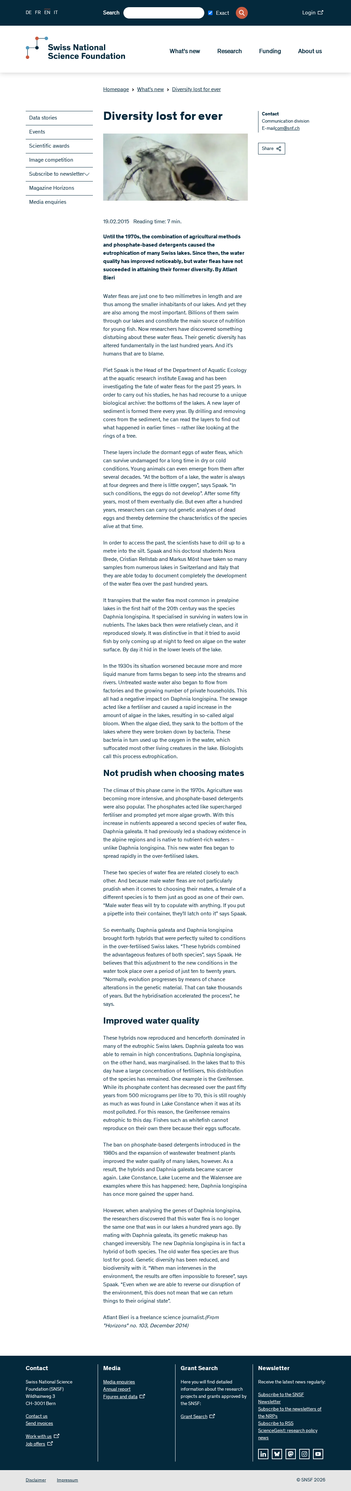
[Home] (75, 57)
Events (37, 132)
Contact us (37, 1416)
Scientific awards (49, 146)
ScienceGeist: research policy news (287, 1435)
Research (229, 52)
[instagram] (304, 1454)
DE (29, 13)
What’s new (185, 52)
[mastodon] (291, 1454)
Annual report (117, 1389)
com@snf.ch (287, 128)
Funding (270, 52)
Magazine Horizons (51, 188)
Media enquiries (47, 202)
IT (56, 13)
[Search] (242, 13)
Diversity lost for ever (196, 89)
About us (310, 52)
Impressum (67, 1480)
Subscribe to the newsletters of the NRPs (290, 1413)
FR (38, 13)
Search (111, 13)
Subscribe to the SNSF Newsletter (281, 1399)
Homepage (116, 89)
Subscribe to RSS (275, 1423)
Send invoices (39, 1423)
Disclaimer (36, 1480)
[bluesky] (277, 1454)
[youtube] (318, 1454)
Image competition (51, 160)
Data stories (43, 118)
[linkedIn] (263, 1454)
